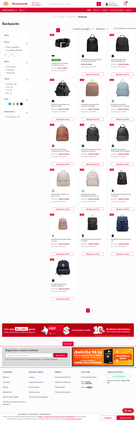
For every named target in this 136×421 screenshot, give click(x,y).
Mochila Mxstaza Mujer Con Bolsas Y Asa (60, 195)
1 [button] (58, 30)
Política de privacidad (73, 419)
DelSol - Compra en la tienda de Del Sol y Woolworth (56, 416)
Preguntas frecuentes (36, 382)
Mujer (62, 17)
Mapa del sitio (7, 392)
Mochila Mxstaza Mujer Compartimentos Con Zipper (120, 105)
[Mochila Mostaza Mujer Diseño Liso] (122, 232)
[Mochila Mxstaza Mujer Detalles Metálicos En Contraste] (122, 52)
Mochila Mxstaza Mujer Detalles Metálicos (58, 285)
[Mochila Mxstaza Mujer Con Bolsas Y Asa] (62, 187)
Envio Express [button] (9, 112)
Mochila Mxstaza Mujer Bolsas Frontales (91, 240)
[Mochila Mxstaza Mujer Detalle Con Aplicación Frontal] (92, 52)
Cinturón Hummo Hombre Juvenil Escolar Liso (59, 64)
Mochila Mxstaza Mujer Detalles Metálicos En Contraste (118, 60)
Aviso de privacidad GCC (63, 377)
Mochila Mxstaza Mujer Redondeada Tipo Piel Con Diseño (90, 195)
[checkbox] (6, 105)
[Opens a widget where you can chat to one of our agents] (128, 411)
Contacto (32, 377)
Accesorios (71, 17)
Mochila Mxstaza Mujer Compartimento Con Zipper (60, 150)
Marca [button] (6, 61)
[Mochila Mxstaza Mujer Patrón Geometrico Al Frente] (92, 142)
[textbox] (8, 54)
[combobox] (83, 29)
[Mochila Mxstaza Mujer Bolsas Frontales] (92, 232)
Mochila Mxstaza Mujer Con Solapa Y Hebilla (60, 105)
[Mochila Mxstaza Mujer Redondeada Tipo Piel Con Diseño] (92, 187)
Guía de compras (34, 392)
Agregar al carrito (92, 74)
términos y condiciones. (51, 359)
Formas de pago (34, 387)
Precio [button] (6, 42)
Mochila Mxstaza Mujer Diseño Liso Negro (121, 195)
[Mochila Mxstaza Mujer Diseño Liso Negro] (122, 187)
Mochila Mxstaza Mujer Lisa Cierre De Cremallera (90, 105)
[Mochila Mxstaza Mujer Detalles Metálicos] (62, 277)
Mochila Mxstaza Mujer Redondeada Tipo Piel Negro (120, 150)
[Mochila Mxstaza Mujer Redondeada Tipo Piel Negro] (122, 142)
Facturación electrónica (89, 377)
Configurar (108, 418)
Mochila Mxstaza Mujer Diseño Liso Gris (61, 240)
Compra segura (60, 387)
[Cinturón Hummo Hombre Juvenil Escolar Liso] (62, 52)
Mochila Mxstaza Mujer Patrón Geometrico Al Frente (91, 150)
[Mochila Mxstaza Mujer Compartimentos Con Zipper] (122, 97)
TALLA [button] (6, 79)
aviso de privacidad (34, 359)
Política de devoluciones (63, 392)
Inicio (55, 17)
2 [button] (62, 30)
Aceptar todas (125, 418)
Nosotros (6, 377)
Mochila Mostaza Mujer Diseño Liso (121, 240)
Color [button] (6, 99)
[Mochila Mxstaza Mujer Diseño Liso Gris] (62, 232)
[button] (125, 4)
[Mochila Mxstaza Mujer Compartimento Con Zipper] (62, 142)
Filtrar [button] (6, 35)
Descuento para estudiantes (38, 397)
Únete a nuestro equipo (11, 397)
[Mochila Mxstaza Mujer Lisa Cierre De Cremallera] (92, 97)
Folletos (5, 387)
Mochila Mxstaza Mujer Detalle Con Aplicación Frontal (91, 60)
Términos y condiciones (63, 382)
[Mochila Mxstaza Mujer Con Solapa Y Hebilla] (62, 97)
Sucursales (6, 382)
